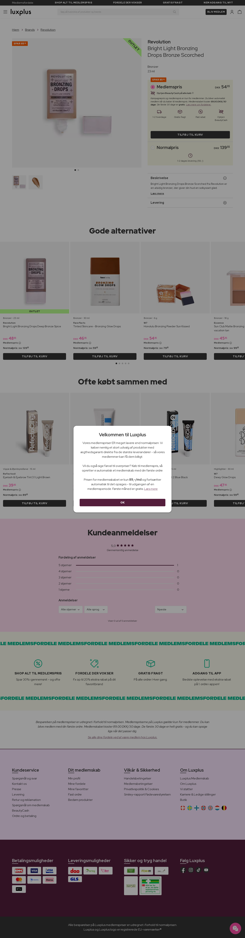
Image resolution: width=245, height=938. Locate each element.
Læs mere (151, 489)
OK (122, 502)
